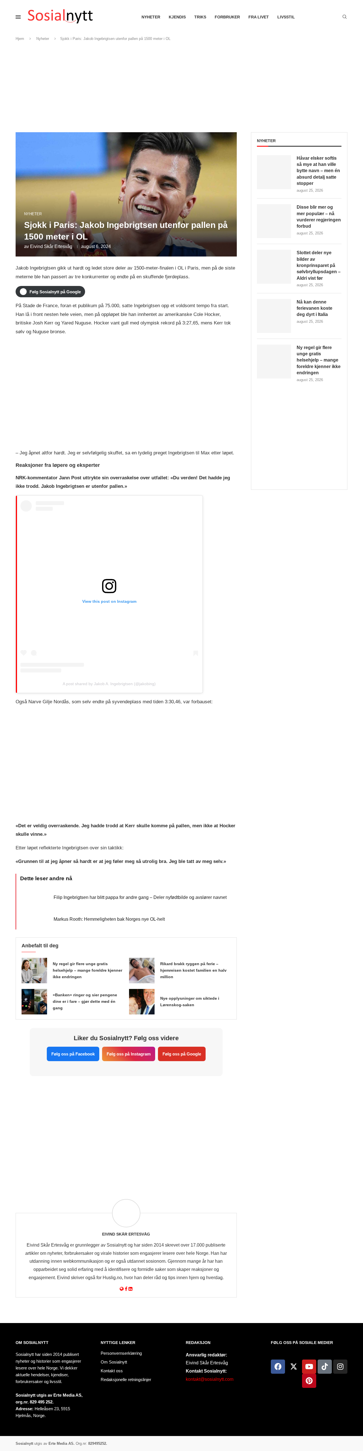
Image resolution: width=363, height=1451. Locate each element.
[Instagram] (340, 1367)
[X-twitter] (293, 1367)
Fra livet (258, 17)
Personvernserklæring (121, 1353)
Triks (200, 17)
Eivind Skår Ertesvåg (51, 246)
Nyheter (151, 17)
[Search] (344, 17)
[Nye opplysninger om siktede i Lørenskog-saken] (142, 1001)
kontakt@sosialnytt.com (209, 1379)
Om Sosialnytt (32, 1342)
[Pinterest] (309, 1381)
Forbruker (227, 17)
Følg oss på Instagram (129, 1054)
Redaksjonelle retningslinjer (126, 1379)
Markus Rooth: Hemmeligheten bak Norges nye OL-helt (109, 919)
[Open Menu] (18, 17)
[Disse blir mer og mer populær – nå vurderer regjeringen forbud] (274, 221)
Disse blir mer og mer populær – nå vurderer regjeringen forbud (319, 216)
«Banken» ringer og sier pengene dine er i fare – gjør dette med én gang (85, 1001)
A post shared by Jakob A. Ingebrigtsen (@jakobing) (109, 683)
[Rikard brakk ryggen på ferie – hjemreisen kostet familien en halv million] (142, 970)
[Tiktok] (325, 1367)
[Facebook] (278, 1367)
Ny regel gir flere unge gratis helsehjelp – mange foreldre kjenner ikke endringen (87, 970)
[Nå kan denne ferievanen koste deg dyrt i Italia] (274, 316)
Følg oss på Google (181, 1054)
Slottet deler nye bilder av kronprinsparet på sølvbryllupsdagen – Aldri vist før (319, 265)
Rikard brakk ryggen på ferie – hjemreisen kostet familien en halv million (193, 970)
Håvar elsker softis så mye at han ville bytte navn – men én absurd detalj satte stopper (318, 171)
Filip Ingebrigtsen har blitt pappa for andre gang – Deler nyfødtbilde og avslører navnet (140, 897)
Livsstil (286, 17)
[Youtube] (309, 1367)
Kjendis (177, 17)
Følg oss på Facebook (73, 1054)
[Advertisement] (181, 87)
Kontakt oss (112, 1371)
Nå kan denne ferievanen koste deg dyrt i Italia (314, 308)
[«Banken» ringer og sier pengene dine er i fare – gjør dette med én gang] (34, 1001)
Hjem (20, 39)
